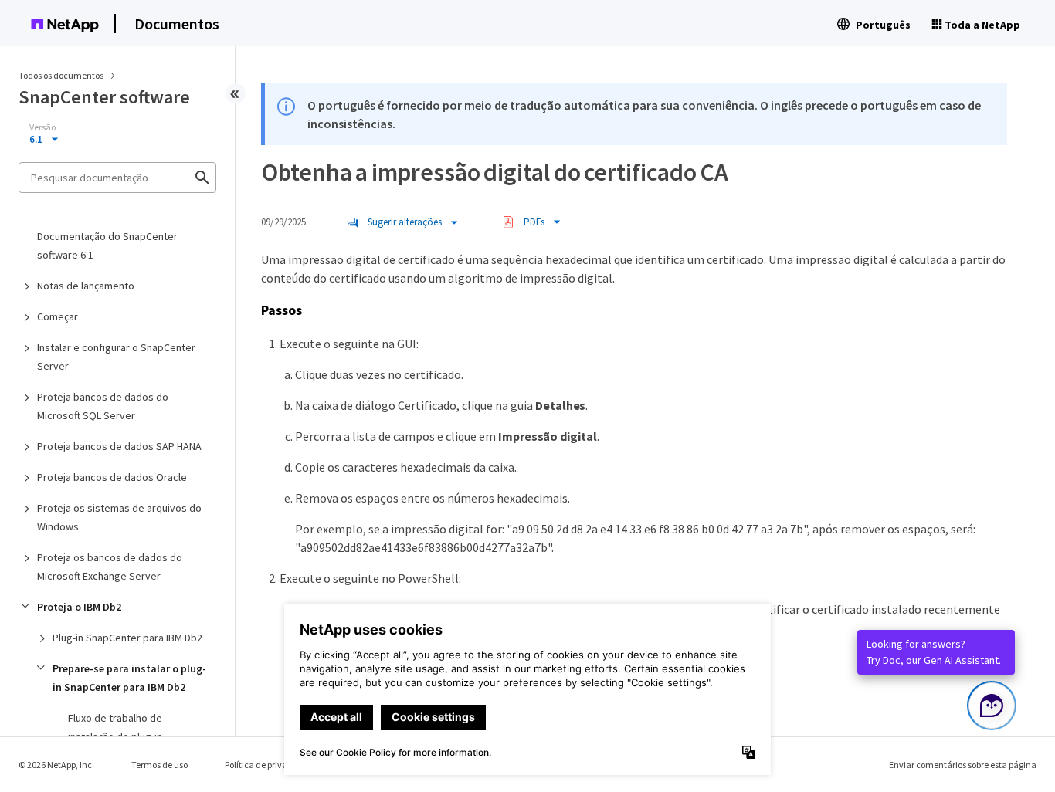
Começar (57, 316)
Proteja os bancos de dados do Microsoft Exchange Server (109, 566)
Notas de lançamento (85, 286)
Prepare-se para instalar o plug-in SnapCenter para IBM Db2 (129, 678)
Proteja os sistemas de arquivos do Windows (119, 517)
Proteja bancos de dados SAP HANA (119, 446)
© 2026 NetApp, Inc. (56, 764)
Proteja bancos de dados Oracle (112, 477)
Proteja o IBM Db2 (79, 607)
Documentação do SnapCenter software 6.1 (107, 245)
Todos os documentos (61, 75)
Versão (42, 127)
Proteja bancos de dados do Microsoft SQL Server (102, 406)
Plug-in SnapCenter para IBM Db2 (127, 638)
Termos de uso (159, 764)
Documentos (176, 23)
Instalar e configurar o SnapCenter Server (116, 356)
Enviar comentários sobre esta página (962, 764)
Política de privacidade (270, 764)
